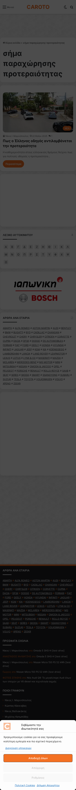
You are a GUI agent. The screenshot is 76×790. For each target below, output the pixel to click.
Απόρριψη (38, 768)
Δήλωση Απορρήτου (48, 785)
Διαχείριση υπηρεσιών (18, 748)
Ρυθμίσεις (38, 777)
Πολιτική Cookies (25, 785)
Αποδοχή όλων (38, 758)
